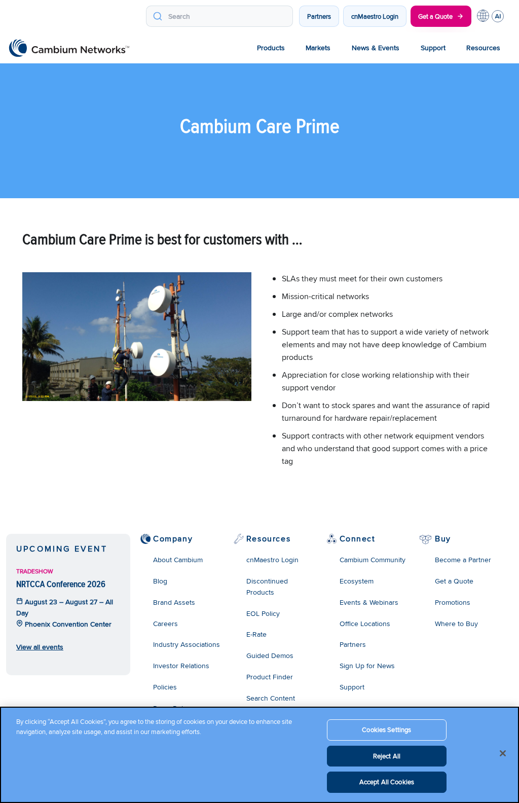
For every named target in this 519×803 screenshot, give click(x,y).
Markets (318, 48)
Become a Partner (463, 560)
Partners (319, 16)
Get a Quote (435, 16)
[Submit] (157, 16)
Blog (160, 581)
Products (271, 48)
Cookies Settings (386, 729)
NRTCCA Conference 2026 (60, 583)
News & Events (375, 48)
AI (498, 16)
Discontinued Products (267, 586)
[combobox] (219, 16)
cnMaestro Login (374, 16)
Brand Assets (174, 602)
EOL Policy (263, 613)
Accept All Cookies (386, 781)
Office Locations (365, 623)
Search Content (270, 698)
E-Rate (256, 634)
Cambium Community (372, 560)
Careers (165, 623)
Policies (165, 687)
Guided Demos (269, 655)
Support (433, 48)
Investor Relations (181, 666)
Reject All (386, 755)
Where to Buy (456, 623)
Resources (483, 48)
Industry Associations (186, 644)
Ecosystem (357, 581)
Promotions (452, 602)
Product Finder (269, 677)
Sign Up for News (367, 666)
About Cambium (178, 560)
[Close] (503, 753)
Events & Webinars (369, 602)
